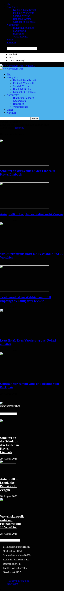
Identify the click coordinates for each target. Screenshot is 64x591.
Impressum (12, 583)
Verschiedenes (20, 36)
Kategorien (12, 7)
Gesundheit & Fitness (24, 21)
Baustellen (18, 33)
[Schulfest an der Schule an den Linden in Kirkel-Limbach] (24, 164)
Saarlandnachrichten (17, 555)
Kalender (11, 42)
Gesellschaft (12, 572)
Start (9, 4)
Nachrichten (13, 24)
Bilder (10, 39)
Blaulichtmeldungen (23, 27)
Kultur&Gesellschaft (16, 559)
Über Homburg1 (17, 60)
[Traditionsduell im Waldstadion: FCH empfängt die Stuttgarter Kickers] (24, 290)
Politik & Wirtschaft (23, 13)
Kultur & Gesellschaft (24, 10)
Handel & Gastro (22, 18)
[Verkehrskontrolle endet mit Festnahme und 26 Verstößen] (24, 247)
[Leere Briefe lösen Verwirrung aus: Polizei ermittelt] (24, 334)
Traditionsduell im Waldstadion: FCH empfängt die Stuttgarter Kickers (25, 299)
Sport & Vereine (21, 15)
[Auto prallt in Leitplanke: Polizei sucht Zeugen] (24, 207)
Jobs (11, 57)
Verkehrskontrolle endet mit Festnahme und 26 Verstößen (12, 522)
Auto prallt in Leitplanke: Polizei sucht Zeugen (31, 214)
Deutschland (12, 563)
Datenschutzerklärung (18, 580)
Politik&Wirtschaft (15, 568)
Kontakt (13, 54)
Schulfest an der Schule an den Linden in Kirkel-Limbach (9, 445)
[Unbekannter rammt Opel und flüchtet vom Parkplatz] (24, 377)
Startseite (19, 127)
